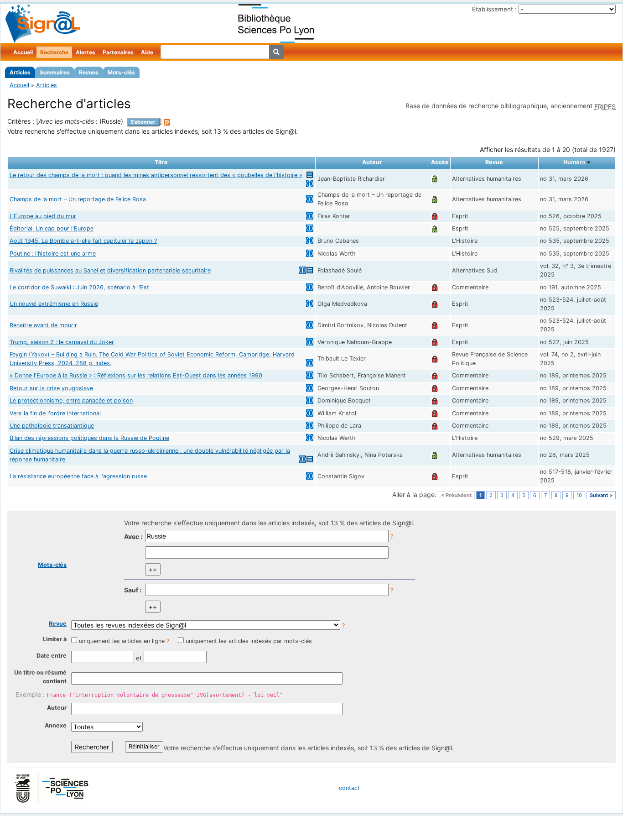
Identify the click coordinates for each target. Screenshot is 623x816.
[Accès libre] (434, 178)
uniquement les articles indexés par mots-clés (249, 641)
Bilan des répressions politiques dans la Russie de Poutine (89, 437)
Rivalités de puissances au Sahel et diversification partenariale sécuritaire (110, 270)
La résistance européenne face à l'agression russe (78, 476)
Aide (147, 52)
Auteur (57, 707)
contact (349, 788)
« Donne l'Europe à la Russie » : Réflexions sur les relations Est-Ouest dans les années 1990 (136, 375)
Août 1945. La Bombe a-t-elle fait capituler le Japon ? (83, 240)
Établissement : (494, 9)
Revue (58, 623)
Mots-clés (121, 72)
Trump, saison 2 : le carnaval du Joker (62, 342)
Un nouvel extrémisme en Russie (54, 303)
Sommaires (55, 72)
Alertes (85, 52)
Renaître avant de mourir (43, 325)
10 (579, 495)
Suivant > (601, 495)
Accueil (23, 52)
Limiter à (55, 639)
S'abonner (143, 122)
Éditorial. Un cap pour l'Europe (51, 228)
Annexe (56, 725)
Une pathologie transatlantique (52, 425)
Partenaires (118, 52)
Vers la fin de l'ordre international (55, 413)
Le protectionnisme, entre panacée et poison (71, 400)
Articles (20, 72)
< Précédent (456, 495)
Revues (89, 72)
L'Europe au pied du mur (43, 216)
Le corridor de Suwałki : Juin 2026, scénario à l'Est (79, 287)
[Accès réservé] (434, 216)
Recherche (54, 52)
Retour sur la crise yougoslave (51, 388)
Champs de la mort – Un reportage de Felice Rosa (78, 199)
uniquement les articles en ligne (122, 641)
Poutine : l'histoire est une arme (53, 253)
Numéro (574, 162)
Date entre (51, 655)
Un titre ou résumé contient (40, 677)
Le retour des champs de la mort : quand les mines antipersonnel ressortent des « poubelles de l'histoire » (156, 175)
